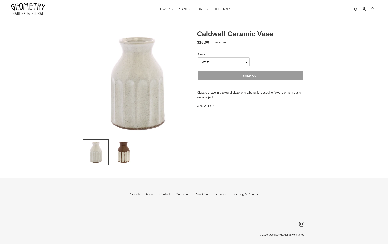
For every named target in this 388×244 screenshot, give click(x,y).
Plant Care (202, 194)
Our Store (182, 194)
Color (201, 54)
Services (221, 194)
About (149, 194)
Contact (164, 194)
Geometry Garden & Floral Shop (286, 234)
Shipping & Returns (245, 194)
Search (135, 194)
